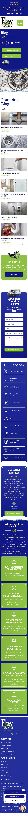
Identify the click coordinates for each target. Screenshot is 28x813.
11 (22, 244)
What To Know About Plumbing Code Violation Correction (11, 128)
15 (14, 247)
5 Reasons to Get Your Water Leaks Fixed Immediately (12, 239)
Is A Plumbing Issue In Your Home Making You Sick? (13, 195)
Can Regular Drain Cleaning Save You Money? (12, 151)
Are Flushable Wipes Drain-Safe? (10, 173)
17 (19, 247)
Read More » (5, 131)
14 (11, 247)
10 (20, 244)
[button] (20, 22)
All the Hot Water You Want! (9, 217)
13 (9, 247)
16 (16, 247)
